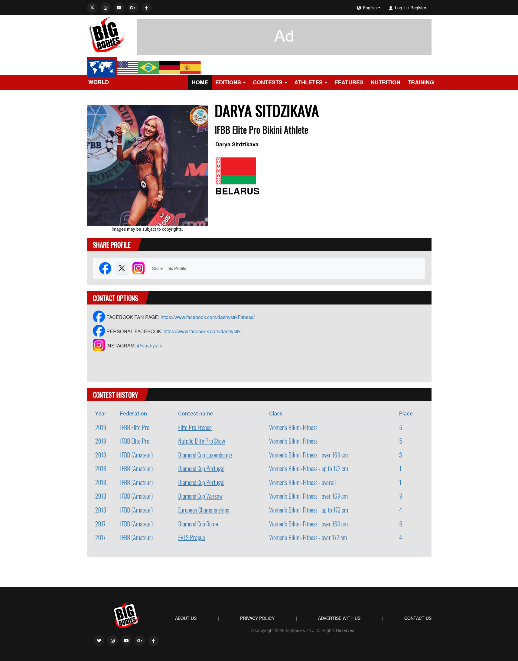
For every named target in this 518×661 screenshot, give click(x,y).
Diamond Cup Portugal (201, 468)
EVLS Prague (191, 537)
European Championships (203, 509)
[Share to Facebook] (105, 268)
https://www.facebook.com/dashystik (202, 331)
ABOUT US (186, 618)
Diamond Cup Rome (198, 523)
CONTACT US (418, 618)
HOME (200, 82)
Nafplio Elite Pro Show (201, 440)
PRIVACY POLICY (257, 618)
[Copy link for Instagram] (138, 268)
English (370, 8)
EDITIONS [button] (228, 82)
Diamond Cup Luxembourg (205, 454)
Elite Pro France (195, 427)
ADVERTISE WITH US (339, 618)
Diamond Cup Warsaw (200, 495)
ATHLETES (308, 82)
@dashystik (149, 345)
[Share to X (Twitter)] (122, 268)
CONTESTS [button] (267, 82)
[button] (387, 8)
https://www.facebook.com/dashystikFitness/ (208, 317)
